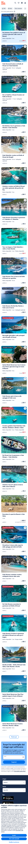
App (3, 795)
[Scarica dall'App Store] (8, 803)
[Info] (14, 11)
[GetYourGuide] (3, 3)
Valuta (4, 786)
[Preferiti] (18, 3)
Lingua (4, 779)
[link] (14, 28)
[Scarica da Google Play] (8, 798)
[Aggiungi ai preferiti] (25, 15)
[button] (14, 28)
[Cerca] (15, 3)
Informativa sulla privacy (20, 771)
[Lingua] (22, 3)
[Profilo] (25, 3)
